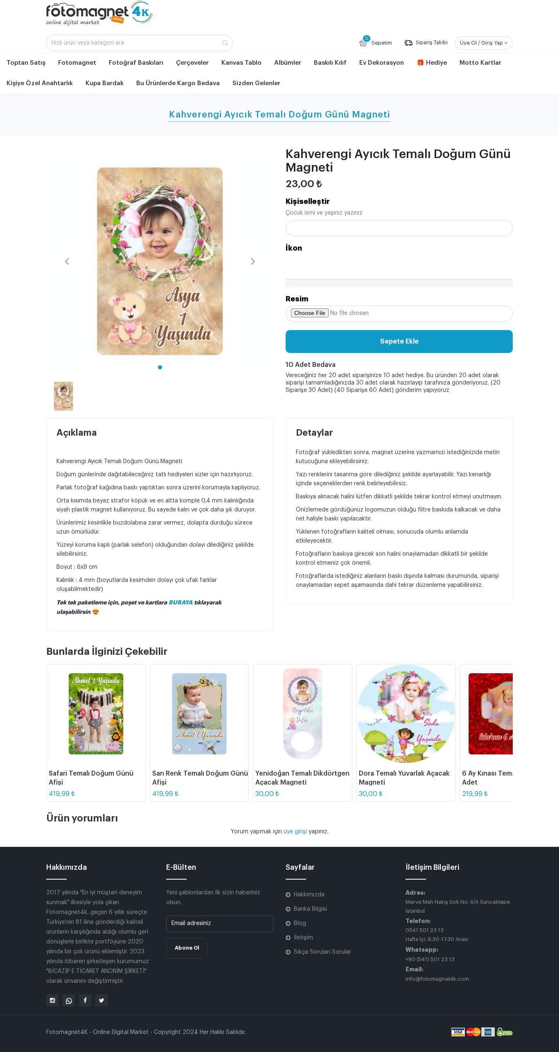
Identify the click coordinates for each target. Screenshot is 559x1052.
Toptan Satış (26, 63)
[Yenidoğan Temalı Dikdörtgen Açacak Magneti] (302, 714)
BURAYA (181, 602)
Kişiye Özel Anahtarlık (40, 83)
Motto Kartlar (480, 63)
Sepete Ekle (399, 341)
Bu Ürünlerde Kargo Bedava (178, 83)
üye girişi (296, 832)
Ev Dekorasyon (381, 63)
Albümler (287, 63)
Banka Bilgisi (310, 909)
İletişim (303, 938)
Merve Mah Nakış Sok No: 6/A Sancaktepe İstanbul (458, 906)
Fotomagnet (77, 63)
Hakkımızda (309, 895)
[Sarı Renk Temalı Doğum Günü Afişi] (199, 714)
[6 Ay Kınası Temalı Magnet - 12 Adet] (509, 714)
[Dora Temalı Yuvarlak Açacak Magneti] (406, 714)
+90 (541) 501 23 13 (430, 959)
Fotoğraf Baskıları (136, 63)
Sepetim (378, 40)
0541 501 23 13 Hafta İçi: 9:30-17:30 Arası (437, 935)
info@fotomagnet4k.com (437, 979)
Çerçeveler (192, 63)
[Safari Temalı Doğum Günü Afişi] (96, 714)
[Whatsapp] (69, 1000)
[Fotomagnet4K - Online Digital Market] (99, 13)
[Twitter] (101, 1000)
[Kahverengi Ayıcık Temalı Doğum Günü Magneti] (159, 261)
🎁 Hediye (432, 63)
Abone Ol (187, 947)
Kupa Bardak (105, 83)
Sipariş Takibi (431, 42)
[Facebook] (85, 1000)
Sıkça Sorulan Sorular (322, 952)
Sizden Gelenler (256, 83)
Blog (300, 923)
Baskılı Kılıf (330, 63)
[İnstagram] (52, 1000)
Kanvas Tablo (241, 63)
